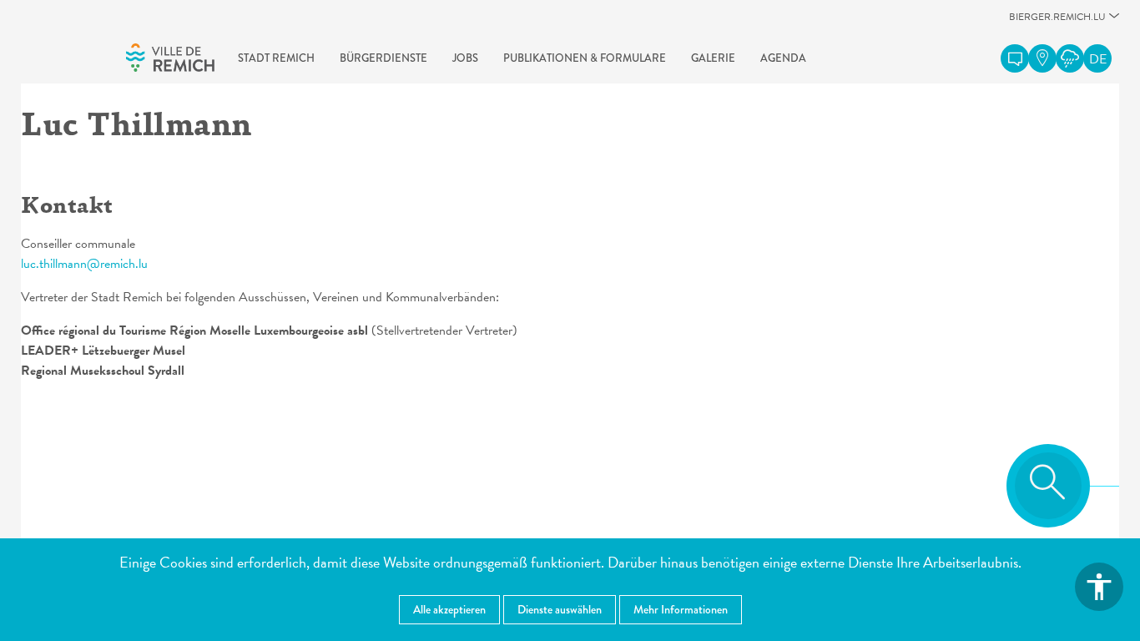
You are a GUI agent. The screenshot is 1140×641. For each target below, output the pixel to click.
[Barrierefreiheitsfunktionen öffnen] (1099, 587)
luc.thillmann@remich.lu (84, 264)
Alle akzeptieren (449, 609)
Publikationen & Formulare (584, 58)
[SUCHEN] (1048, 485)
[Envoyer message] (1015, 58)
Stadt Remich (276, 58)
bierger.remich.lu (1057, 21)
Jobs (465, 58)
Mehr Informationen (680, 609)
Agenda (783, 58)
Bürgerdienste (383, 58)
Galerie (713, 58)
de (1098, 59)
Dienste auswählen (559, 609)
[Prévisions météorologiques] (1070, 58)
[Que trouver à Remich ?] (1042, 58)
